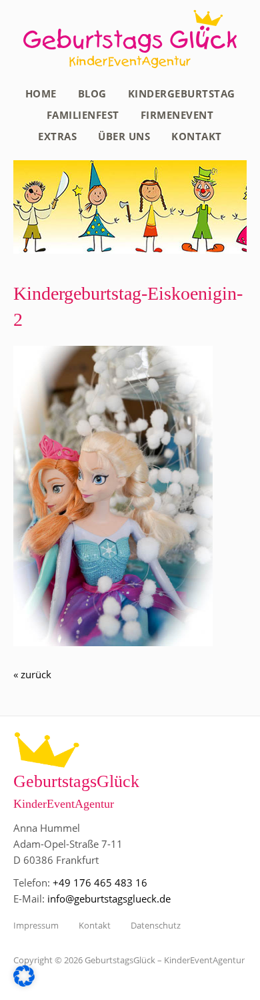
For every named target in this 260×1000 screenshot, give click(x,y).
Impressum (36, 925)
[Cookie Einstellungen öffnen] (24, 982)
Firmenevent (177, 114)
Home (41, 93)
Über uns (124, 136)
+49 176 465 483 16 (100, 882)
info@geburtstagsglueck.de (109, 898)
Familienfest (83, 114)
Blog (92, 93)
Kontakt (196, 136)
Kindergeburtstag (181, 93)
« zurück (32, 674)
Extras (57, 136)
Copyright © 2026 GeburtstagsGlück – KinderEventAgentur (129, 960)
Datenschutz (156, 925)
